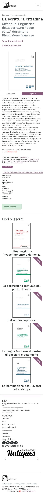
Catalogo (5, 15)
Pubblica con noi (8, 424)
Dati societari (7, 484)
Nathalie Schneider (11, 45)
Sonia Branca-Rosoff (12, 41)
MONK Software (29, 491)
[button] (5, 459)
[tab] (11, 93)
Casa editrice (7, 431)
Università (6, 419)
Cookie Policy (32, 484)
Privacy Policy (19, 484)
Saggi (4, 421)
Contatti (5, 433)
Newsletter (6, 436)
